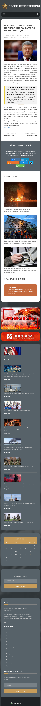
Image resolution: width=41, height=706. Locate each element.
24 (6, 558)
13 (20, 551)
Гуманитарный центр (12, 648)
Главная (8, 651)
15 (30, 551)
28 (25, 558)
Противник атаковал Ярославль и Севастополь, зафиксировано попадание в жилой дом (20, 242)
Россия (8, 633)
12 (16, 551)
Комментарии (10, 663)
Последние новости (11, 654)
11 (11, 551)
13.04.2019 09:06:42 (10, 35)
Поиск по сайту (10, 660)
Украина (27, 35)
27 (20, 558)
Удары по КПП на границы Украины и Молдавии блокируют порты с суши (17, 210)
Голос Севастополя (29, 699)
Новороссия (9, 642)
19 (16, 554)
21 (25, 554)
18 (11, 554)
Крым (7, 636)
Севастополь (9, 639)
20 (20, 554)
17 (6, 554)
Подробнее (7, 360)
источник (7, 127)
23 (34, 554)
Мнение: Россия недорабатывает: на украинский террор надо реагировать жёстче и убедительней (20, 270)
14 (25, 551)
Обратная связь (10, 666)
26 (16, 558)
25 (11, 558)
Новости (21, 35)
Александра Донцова (11, 37)
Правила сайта (10, 657)
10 (6, 551)
